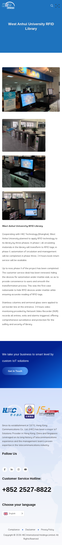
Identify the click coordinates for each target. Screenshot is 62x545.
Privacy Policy (47, 529)
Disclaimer (30, 529)
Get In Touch (15, 371)
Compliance (14, 529)
